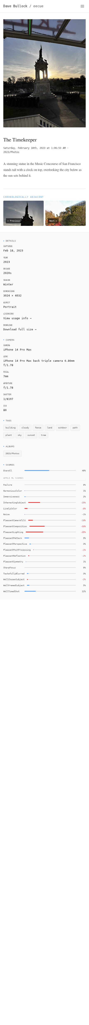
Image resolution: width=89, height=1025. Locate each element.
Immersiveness (11, 496)
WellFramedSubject (13, 585)
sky (20, 435)
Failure (7, 484)
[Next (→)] (77, 74)
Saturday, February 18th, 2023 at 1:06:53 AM (34, 148)
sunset (31, 435)
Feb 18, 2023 (13, 250)
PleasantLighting (13, 532)
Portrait (10, 306)
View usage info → (17, 318)
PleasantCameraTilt (14, 520)
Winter (8, 284)
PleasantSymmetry (13, 561)
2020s (7, 273)
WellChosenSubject (13, 579)
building (11, 427)
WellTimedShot (11, 591)
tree (43, 435)
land (49, 427)
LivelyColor (10, 508)
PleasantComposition (15, 526)
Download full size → (19, 329)
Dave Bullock (23, 6)
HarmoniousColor (12, 490)
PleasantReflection (14, 556)
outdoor (62, 427)
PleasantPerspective (15, 544)
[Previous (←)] (11, 74)
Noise (6, 514)
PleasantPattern (12, 538)
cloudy (25, 427)
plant (9, 435)
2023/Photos (11, 152)
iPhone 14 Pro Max (17, 349)
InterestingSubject (14, 502)
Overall (7, 470)
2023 (6, 261)
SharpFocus (9, 567)
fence (38, 427)
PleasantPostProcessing (17, 550)
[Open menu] (82, 6)
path (75, 427)
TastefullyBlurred (13, 573)
